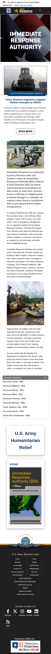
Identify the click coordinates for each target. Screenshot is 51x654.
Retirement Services (25, 585)
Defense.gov (34, 575)
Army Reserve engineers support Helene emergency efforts (26, 101)
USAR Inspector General (25, 594)
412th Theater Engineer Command (26, 93)
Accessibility (17, 565)
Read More (26, 131)
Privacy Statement (17, 572)
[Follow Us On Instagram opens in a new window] (22, 612)
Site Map (18, 562)
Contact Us (17, 568)
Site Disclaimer (17, 575)
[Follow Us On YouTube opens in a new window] (29, 612)
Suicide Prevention (25, 591)
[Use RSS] (7, 622)
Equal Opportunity (25, 578)
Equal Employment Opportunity (25, 581)
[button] (24, 5)
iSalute (34, 562)
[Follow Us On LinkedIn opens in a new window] (36, 612)
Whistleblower (34, 568)
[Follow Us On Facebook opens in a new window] (7, 612)
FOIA (34, 559)
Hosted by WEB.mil (24, 639)
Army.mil (34, 572)
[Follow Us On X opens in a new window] (15, 612)
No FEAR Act (34, 565)
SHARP (25, 588)
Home (17, 559)
